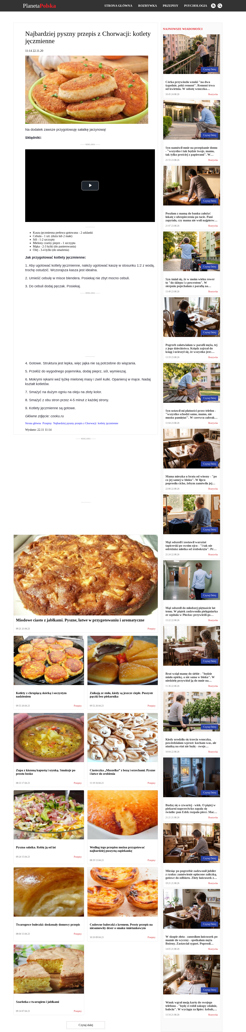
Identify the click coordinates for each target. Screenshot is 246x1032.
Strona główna (118, 5)
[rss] (213, 5)
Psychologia (195, 5)
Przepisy (170, 5)
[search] (220, 5)
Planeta (39, 6)
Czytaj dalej (86, 1025)
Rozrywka (147, 5)
